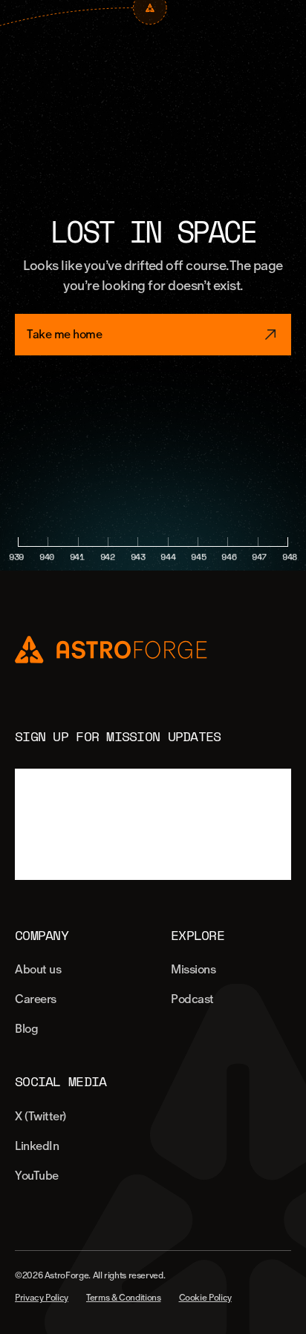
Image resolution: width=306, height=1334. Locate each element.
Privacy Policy (41, 1297)
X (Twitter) (40, 1116)
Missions (193, 969)
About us (38, 969)
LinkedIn (37, 1146)
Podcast (192, 999)
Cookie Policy (205, 1297)
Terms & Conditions (123, 1297)
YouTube (37, 1176)
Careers (35, 999)
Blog (26, 1029)
